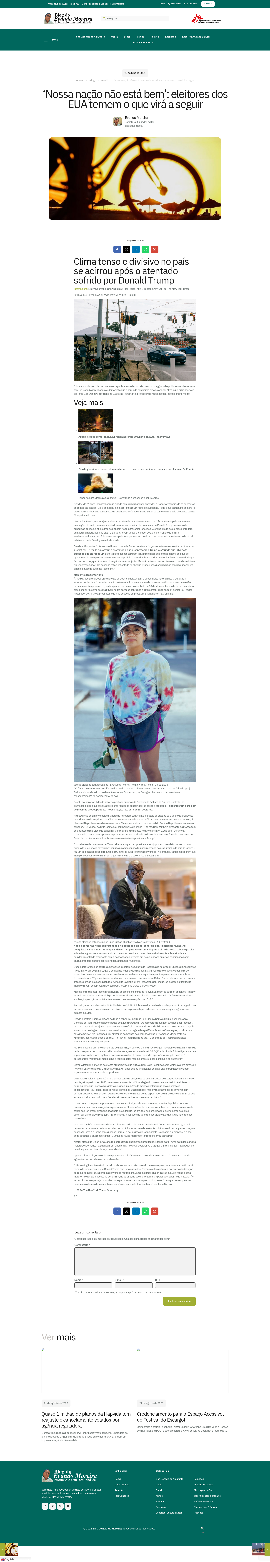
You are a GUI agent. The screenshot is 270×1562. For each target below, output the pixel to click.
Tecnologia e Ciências (205, 1507)
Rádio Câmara (117, 4)
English (9, 1559)
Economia (161, 1507)
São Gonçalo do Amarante (169, 1479)
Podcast (198, 1512)
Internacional (81, 289)
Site (157, 1280)
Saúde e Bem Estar (204, 1501)
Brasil (104, 80)
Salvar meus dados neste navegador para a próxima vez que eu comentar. (121, 1292)
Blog (92, 80)
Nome (78, 1280)
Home (79, 80)
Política (160, 1501)
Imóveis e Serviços (203, 1484)
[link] (87, 1371)
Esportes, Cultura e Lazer (169, 1512)
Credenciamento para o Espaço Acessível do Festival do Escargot (180, 1416)
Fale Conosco (122, 1496)
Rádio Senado (101, 4)
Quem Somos (122, 1484)
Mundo (159, 1496)
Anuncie (119, 1490)
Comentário (82, 1245)
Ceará (159, 1484)
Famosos (199, 1479)
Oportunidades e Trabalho (207, 1496)
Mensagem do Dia (203, 1490)
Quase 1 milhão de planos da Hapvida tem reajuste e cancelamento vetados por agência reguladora (86, 1419)
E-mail (119, 1280)
